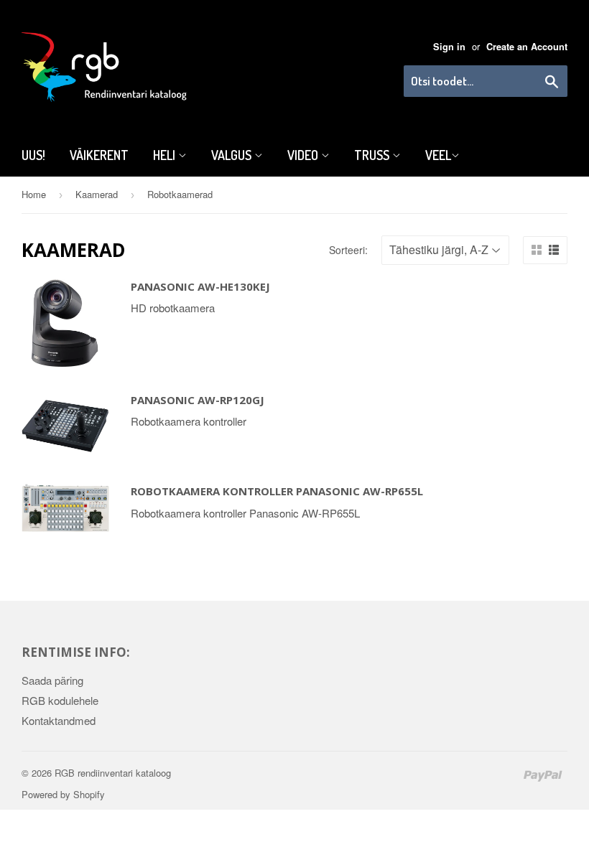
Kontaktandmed (59, 720)
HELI (165, 155)
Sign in (449, 46)
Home (34, 194)
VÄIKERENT (99, 155)
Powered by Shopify (63, 794)
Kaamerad (96, 194)
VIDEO (304, 155)
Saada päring (52, 680)
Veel (438, 155)
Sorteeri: (348, 250)
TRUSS (373, 155)
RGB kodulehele (60, 700)
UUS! (33, 155)
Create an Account (526, 46)
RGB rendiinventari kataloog (113, 773)
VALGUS (232, 155)
